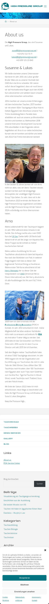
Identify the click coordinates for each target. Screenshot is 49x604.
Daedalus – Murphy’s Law (14, 513)
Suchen (40, 484)
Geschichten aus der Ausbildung (17, 500)
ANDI (22, 274)
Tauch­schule (11, 422)
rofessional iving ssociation (18, 325)
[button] (45, 550)
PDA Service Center (12, 463)
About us (7, 460)
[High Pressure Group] (5, 6)
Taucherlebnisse (10, 533)
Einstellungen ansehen (24, 591)
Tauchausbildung (10, 525)
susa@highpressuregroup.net (24, 50)
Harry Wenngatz (11, 271)
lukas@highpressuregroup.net (24, 57)
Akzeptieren (24, 578)
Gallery (8, 439)
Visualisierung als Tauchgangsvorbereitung (21, 496)
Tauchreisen (11, 427)
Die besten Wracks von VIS (15, 505)
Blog (6, 444)
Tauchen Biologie (11, 529)
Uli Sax (15, 236)
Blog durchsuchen (11, 479)
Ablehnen (24, 585)
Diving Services (12, 433)
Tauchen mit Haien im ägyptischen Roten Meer (23, 509)
